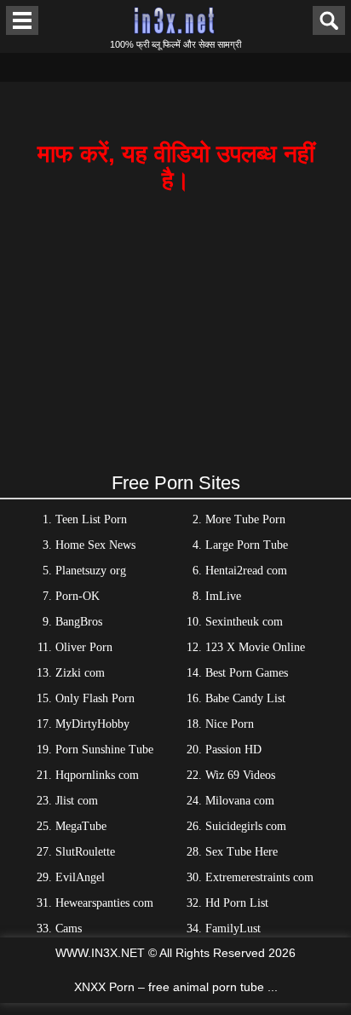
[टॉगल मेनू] (22, 20)
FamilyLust (233, 928)
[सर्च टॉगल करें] (329, 20)
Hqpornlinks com (97, 775)
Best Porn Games (246, 672)
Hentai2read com (246, 570)
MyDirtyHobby (92, 724)
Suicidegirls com (245, 826)
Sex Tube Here (241, 851)
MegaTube (80, 826)
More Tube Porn (245, 519)
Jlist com (76, 800)
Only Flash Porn (95, 698)
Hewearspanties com (104, 903)
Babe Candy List (245, 698)
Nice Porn (229, 724)
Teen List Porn (91, 519)
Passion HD (233, 749)
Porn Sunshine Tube (104, 749)
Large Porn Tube (246, 545)
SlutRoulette (85, 851)
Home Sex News (95, 545)
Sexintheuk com (244, 621)
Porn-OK (77, 596)
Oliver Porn (83, 647)
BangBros (78, 621)
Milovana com (239, 800)
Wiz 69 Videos (240, 775)
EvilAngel (80, 877)
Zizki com (80, 672)
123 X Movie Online (255, 647)
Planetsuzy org (90, 570)
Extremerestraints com (259, 877)
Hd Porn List (236, 903)
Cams (68, 928)
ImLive (223, 596)
